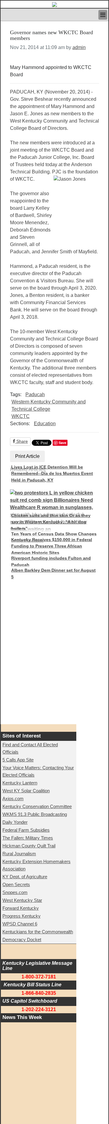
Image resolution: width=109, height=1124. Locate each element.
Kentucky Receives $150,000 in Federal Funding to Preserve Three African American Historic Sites (51, 546)
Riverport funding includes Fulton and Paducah (51, 561)
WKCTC (21, 416)
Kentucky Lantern (19, 782)
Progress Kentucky (21, 916)
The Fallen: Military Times (27, 837)
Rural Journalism (19, 853)
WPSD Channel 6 (19, 923)
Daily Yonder (15, 822)
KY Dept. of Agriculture (24, 876)
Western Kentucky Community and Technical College (49, 405)
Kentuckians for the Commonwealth (37, 931)
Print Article (27, 456)
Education (45, 423)
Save (62, 442)
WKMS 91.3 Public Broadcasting (34, 814)
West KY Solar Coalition (26, 790)
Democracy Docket (21, 939)
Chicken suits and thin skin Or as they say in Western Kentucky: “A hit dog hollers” (51, 522)
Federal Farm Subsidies (26, 830)
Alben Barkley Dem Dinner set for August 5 (53, 573)
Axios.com (13, 798)
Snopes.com (15, 892)
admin (79, 47)
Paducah (35, 394)
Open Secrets (16, 884)
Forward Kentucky (20, 908)
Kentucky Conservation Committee (37, 806)
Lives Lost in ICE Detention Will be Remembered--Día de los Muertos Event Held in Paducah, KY (52, 473)
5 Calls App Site (18, 759)
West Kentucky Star (22, 900)
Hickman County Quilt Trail (28, 845)
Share (21, 441)
